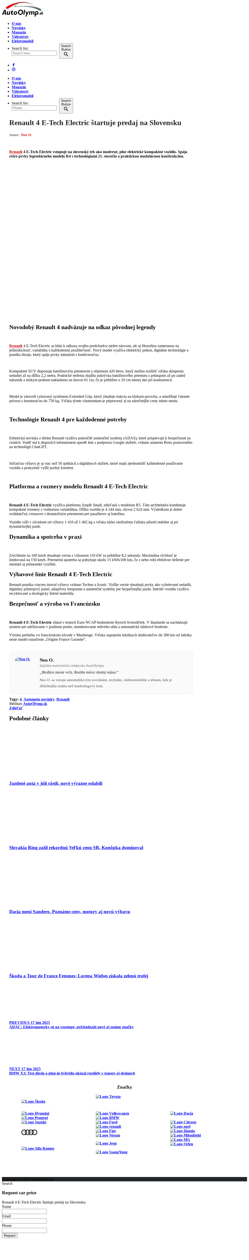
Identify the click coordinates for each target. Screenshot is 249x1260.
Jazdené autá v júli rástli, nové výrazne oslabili (55, 783)
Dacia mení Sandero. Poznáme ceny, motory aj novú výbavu (69, 911)
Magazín (19, 32)
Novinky (19, 28)
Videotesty (20, 37)
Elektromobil (22, 41)
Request (10, 1235)
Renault (15, 152)
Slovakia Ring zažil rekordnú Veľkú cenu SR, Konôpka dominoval (76, 847)
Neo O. (26, 135)
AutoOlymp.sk (35, 704)
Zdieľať (16, 708)
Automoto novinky (39, 699)
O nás (16, 23)
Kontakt (9, 1166)
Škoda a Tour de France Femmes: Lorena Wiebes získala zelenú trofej (78, 975)
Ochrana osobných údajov (23, 1175)
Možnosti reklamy (17, 1157)
